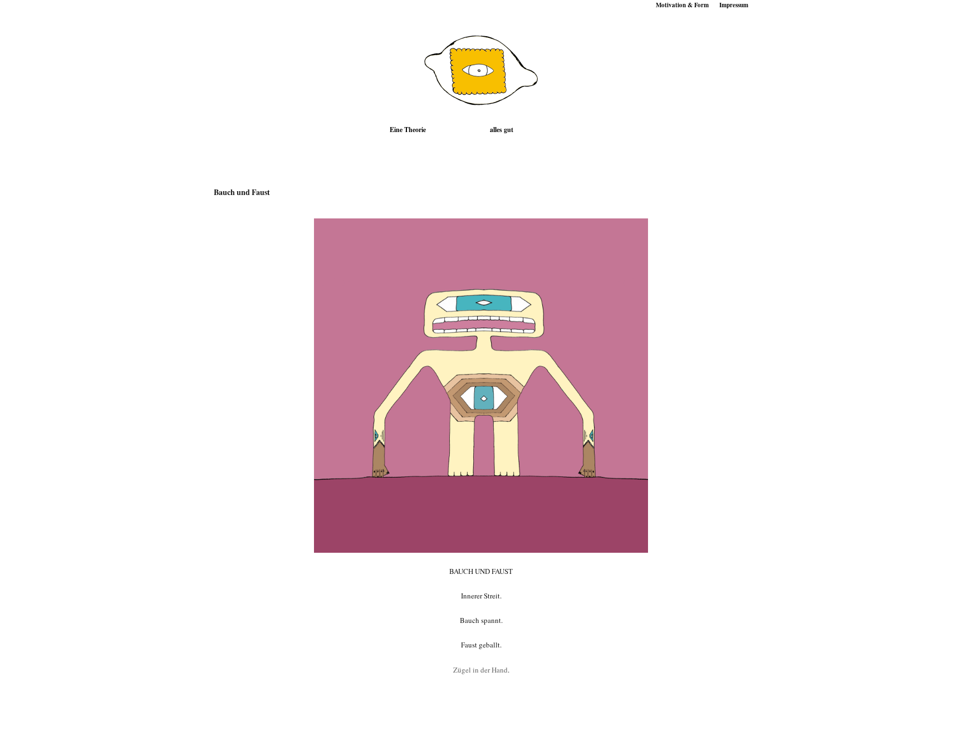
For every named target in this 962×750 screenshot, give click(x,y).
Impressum (733, 5)
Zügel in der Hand (480, 670)
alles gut (501, 129)
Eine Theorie (408, 129)
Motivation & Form (682, 5)
